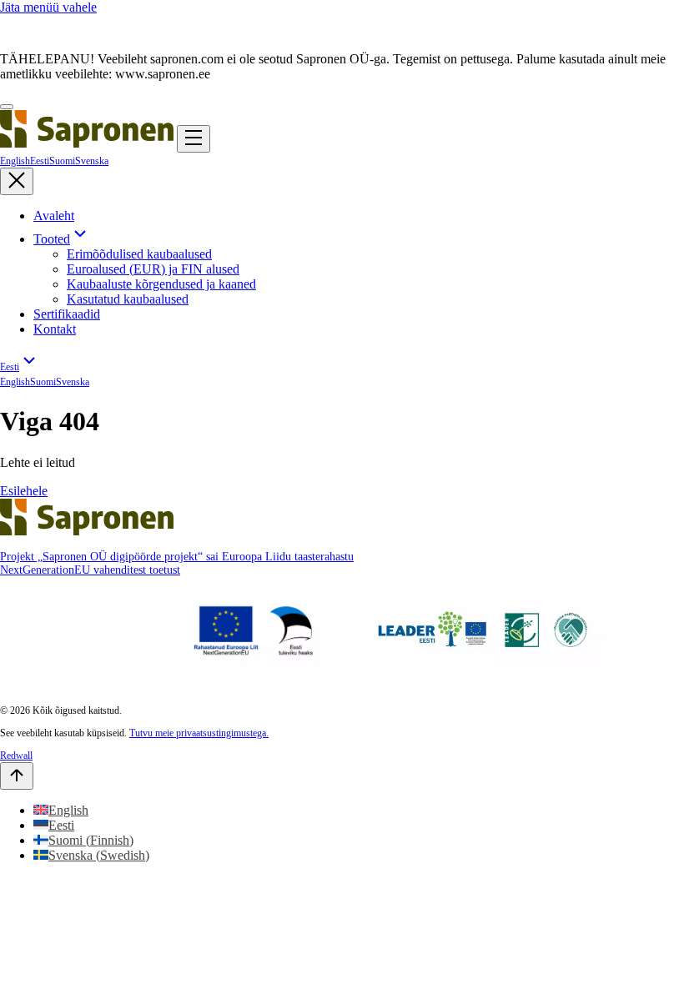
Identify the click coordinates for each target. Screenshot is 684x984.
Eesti (39, 161)
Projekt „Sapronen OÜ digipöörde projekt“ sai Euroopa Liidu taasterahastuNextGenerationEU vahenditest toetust (177, 563)
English (15, 161)
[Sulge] (6, 106)
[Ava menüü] (193, 139)
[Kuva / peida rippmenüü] (80, 239)
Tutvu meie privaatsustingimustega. (199, 733)
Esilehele (24, 491)
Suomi (62, 161)
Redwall (16, 755)
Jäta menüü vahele (48, 7)
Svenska (91, 161)
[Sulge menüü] (16, 181)
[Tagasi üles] (16, 776)
